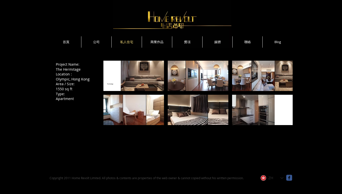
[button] (133, 76)
